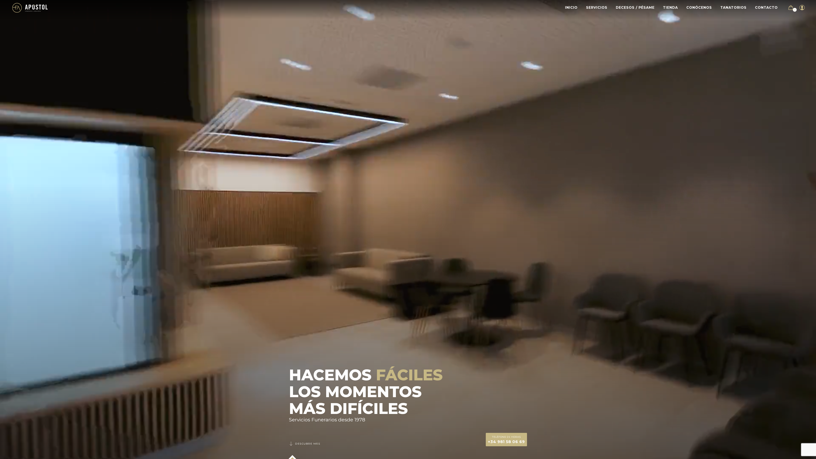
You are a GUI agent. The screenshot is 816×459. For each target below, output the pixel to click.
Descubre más (307, 443)
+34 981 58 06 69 (506, 439)
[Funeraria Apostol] (30, 7)
